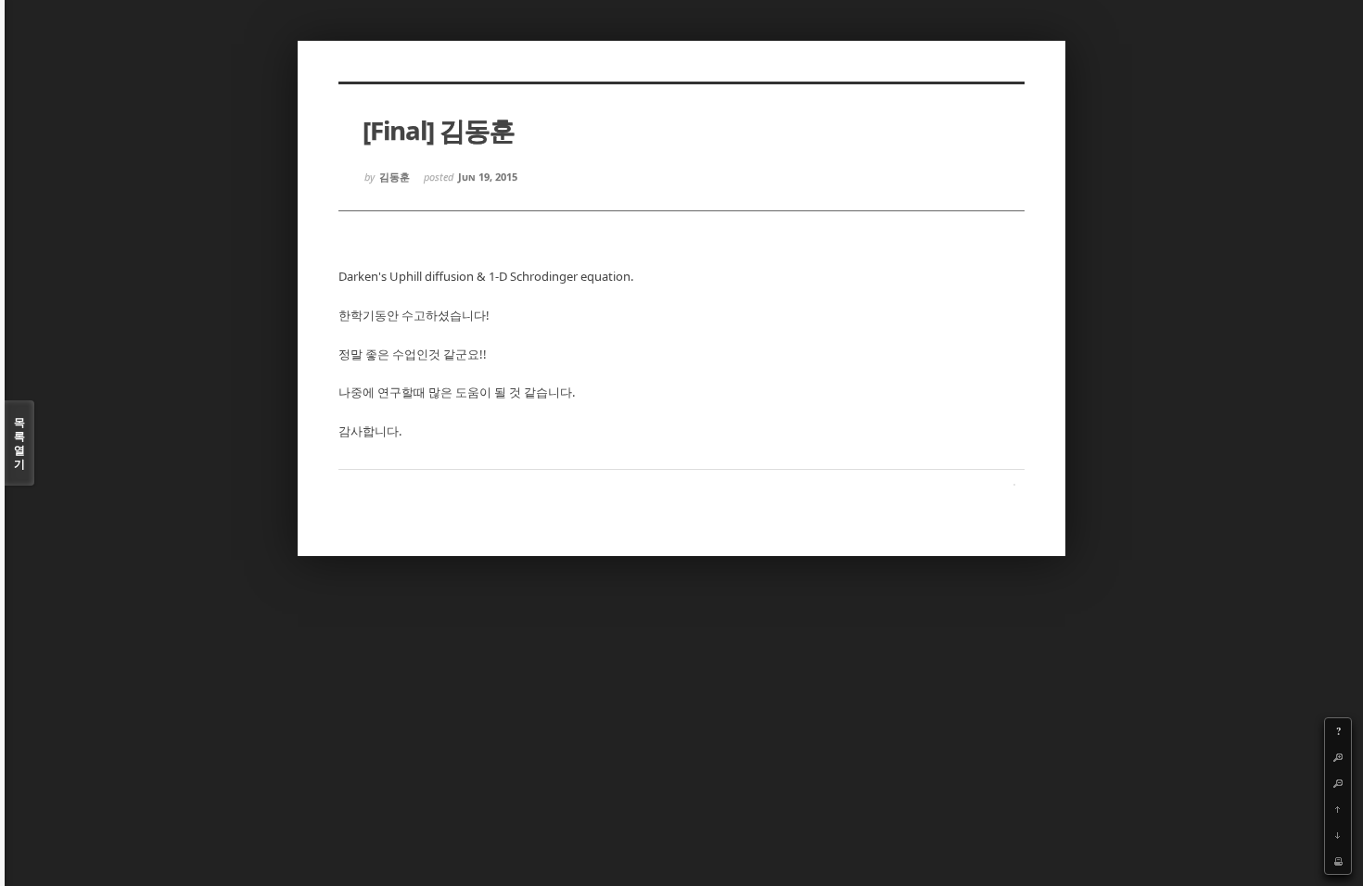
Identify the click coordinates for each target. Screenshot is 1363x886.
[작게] (1338, 783)
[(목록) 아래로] (1338, 835)
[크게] (1338, 757)
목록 (19, 443)
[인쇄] (1338, 861)
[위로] (1338, 809)
